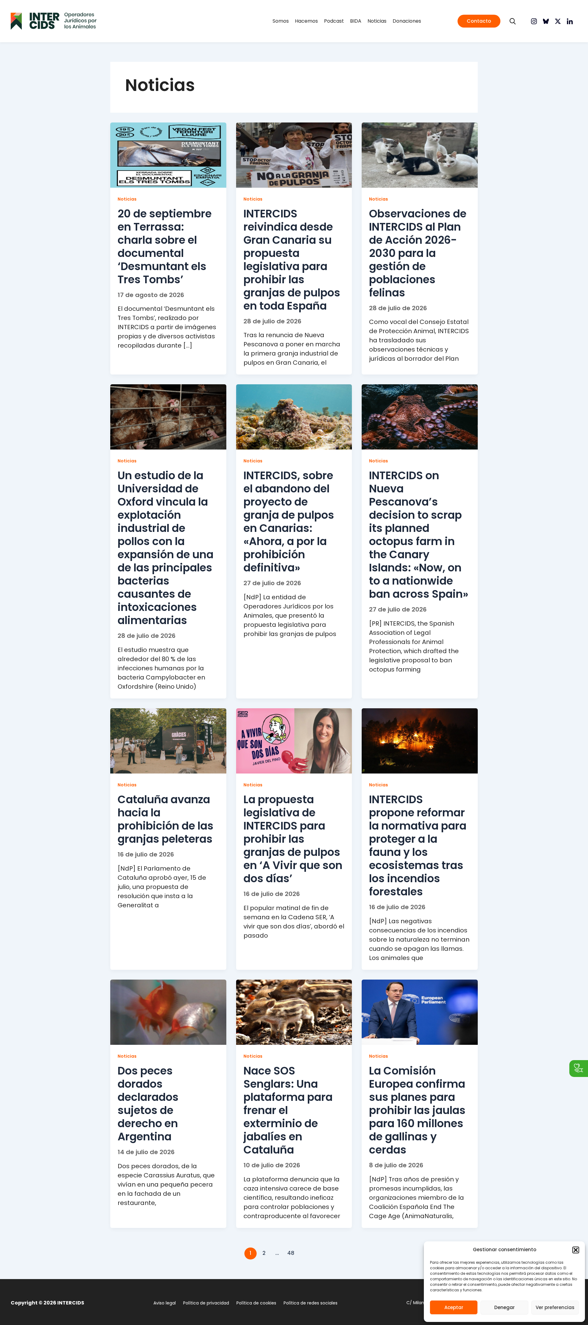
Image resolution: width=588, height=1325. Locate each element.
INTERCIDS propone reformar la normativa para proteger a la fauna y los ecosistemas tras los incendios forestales (417, 845)
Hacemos (306, 20)
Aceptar (453, 1307)
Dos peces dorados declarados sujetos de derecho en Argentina (148, 1103)
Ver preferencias (555, 1307)
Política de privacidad (206, 1303)
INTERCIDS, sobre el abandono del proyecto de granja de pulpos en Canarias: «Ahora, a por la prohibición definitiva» (288, 521)
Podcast (334, 20)
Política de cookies (256, 1303)
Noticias (377, 20)
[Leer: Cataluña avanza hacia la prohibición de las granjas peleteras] (168, 740)
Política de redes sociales (310, 1303)
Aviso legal (164, 1303)
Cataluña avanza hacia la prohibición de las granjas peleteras (165, 819)
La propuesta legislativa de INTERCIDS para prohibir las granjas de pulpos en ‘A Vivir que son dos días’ (292, 839)
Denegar (504, 1307)
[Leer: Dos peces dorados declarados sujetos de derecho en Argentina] (168, 1011)
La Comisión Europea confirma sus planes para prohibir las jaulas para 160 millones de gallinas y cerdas (417, 1110)
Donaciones (407, 20)
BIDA (355, 20)
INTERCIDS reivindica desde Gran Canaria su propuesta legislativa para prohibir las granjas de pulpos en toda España (291, 259)
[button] (576, 1250)
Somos (281, 20)
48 (290, 1253)
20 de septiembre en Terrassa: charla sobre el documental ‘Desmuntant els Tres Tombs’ (165, 246)
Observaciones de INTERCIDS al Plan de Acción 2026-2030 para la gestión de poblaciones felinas (417, 253)
